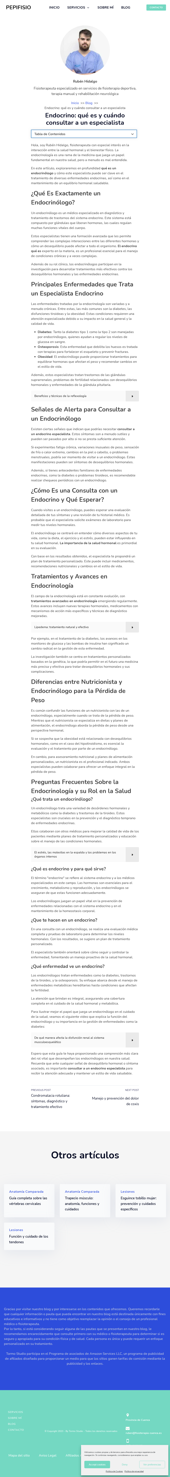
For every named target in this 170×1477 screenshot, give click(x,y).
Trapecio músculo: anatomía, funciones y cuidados (82, 1204)
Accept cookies (97, 1464)
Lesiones (128, 1191)
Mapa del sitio (19, 1455)
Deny (125, 1464)
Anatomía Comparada (26, 1191)
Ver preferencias (152, 1464)
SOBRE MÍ (105, 7)
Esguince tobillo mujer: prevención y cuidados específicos (139, 1204)
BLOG (125, 7)
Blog (12, 1424)
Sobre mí (15, 1418)
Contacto (16, 1430)
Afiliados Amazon (79, 1455)
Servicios (15, 1412)
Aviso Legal (47, 1455)
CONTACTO (156, 7)
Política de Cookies (114, 1471)
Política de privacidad (134, 1471)
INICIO (54, 7)
